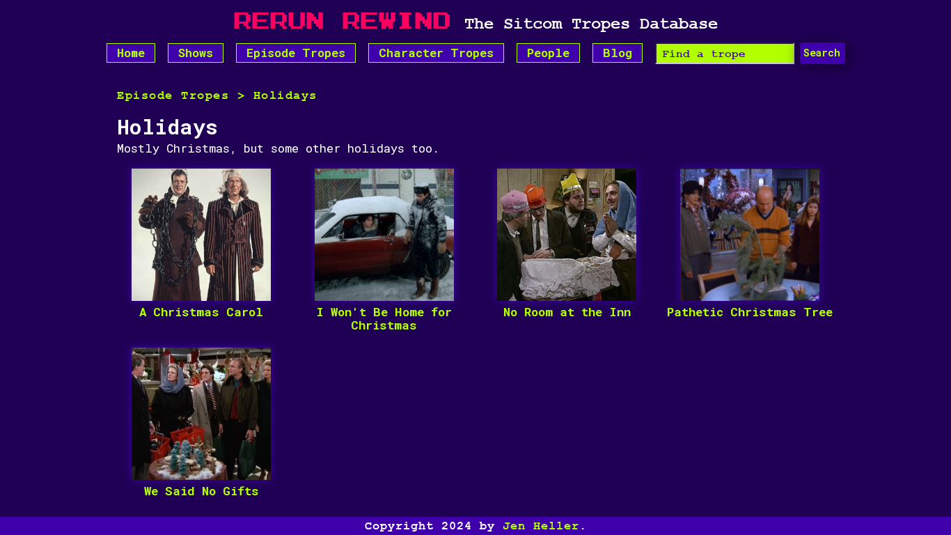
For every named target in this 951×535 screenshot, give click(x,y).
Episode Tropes (295, 53)
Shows (195, 53)
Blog (617, 53)
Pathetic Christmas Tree (750, 312)
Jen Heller (541, 526)
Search (821, 52)
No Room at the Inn (567, 312)
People (548, 53)
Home (131, 53)
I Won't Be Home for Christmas (384, 319)
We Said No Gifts (201, 491)
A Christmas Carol (201, 312)
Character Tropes (436, 53)
